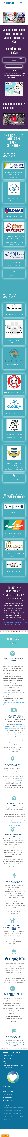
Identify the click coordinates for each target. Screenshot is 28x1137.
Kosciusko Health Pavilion (15, 778)
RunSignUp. (8, 728)
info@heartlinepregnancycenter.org (15, 1042)
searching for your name (14, 732)
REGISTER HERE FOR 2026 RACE (14, 60)
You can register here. (14, 825)
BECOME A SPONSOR (14, 66)
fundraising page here (14, 744)
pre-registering (9, 694)
